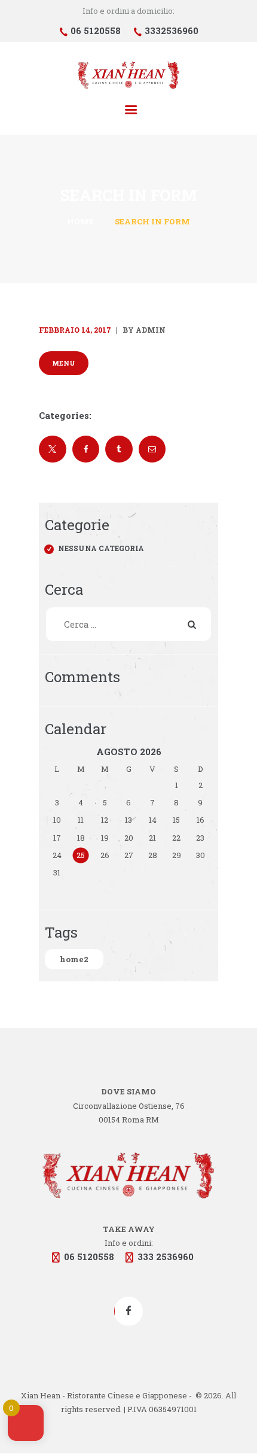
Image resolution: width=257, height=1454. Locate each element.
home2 (74, 959)
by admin (143, 329)
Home (80, 221)
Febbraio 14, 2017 (75, 329)
